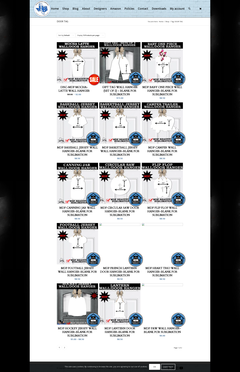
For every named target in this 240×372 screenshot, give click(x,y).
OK (154, 366)
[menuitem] (55, 8)
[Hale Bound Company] (42, 8)
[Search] (189, 8)
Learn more (168, 366)
